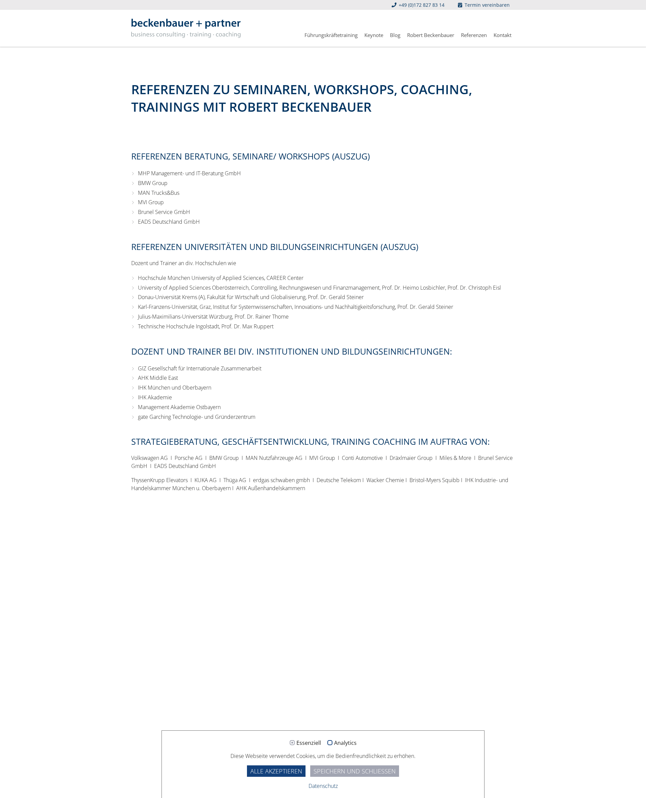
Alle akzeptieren (276, 771)
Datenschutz (323, 786)
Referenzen (474, 35)
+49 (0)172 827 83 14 (420, 5)
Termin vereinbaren (486, 5)
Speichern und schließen (355, 771)
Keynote (373, 35)
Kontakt (502, 35)
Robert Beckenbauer (430, 35)
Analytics (345, 743)
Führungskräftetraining (331, 35)
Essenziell (308, 743)
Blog (395, 35)
